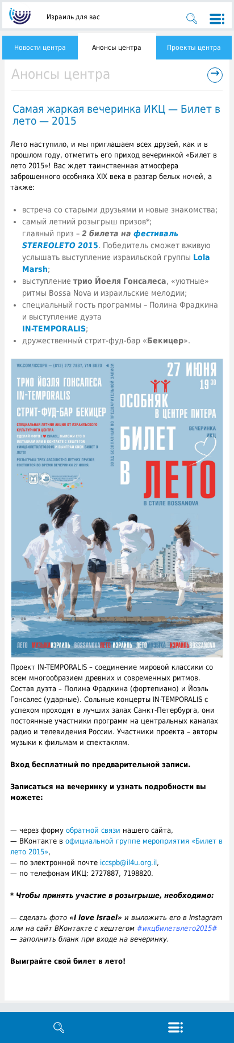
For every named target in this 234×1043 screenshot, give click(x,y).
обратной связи (93, 830)
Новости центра (40, 48)
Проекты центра (194, 48)
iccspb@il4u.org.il (128, 862)
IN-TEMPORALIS (54, 328)
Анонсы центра (116, 48)
